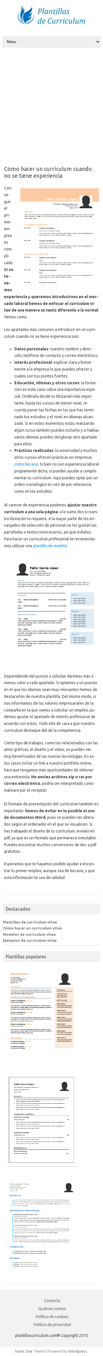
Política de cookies (52, 1316)
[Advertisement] (51, 101)
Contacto (52, 1300)
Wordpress (77, 1351)
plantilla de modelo (50, 545)
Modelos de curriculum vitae (29, 934)
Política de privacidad (52, 1324)
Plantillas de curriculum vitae (30, 922)
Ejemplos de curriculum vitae (30, 940)
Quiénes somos (52, 1308)
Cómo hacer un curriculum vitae (32, 928)
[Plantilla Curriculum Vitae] (51, 26)
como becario (26, 464)
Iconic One (23, 1351)
